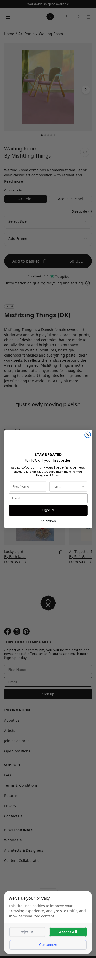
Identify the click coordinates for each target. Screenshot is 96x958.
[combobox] (66, 486)
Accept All (68, 931)
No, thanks (48, 521)
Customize (48, 944)
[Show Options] (83, 486)
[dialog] (48, 922)
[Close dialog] (88, 435)
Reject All (27, 931)
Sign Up (48, 510)
